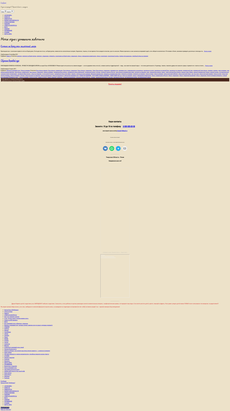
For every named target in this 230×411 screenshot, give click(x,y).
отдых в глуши (149, 74)
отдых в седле (217, 74)
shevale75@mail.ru (122, 131)
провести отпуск (42, 77)
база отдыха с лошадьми (70, 70)
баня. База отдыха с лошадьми (101, 70)
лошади (73, 74)
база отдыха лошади (42, 70)
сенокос (93, 77)
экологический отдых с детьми (104, 77)
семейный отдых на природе (140, 56)
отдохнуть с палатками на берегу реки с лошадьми (63, 56)
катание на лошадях (140, 72)
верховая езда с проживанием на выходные (131, 70)
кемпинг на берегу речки (29, 56)
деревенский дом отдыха (200, 70)
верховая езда (114, 70)
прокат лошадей (52, 77)
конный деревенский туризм (202, 72)
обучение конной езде (97, 74)
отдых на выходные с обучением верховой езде (65, 75)
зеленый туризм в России (108, 72)
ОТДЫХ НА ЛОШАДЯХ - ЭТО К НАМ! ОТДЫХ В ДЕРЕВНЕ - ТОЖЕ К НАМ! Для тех (100, 75)
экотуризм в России (118, 77)
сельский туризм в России (83, 77)
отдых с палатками (102, 56)
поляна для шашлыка (125, 56)
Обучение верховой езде (10, 61)
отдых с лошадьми (173, 75)
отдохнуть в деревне (126, 74)
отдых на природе (127, 75)
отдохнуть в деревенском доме (112, 74)
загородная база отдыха (60, 72)
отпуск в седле (33, 77)
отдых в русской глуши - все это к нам (188, 74)
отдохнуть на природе (139, 74)
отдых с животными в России (160, 75)
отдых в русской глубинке (171, 74)
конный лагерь (214, 72)
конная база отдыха (155, 72)
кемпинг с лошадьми (43, 56)
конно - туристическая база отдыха (171, 72)
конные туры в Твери (187, 72)
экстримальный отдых (131, 77)
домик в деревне (48, 72)
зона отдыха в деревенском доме (125, 72)
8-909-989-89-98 (129, 126)
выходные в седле (149, 70)
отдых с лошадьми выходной (187, 75)
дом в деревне (222, 70)
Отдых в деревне (25, 70)
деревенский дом (188, 70)
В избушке (3, 2)
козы (148, 72)
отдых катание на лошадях (32, 75)
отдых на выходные (46, 75)
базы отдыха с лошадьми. (85, 70)
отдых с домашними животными (87, 56)
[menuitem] (8, 386)
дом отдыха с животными (22, 72)
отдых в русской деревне (206, 74)
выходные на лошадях (176, 70)
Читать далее (207, 51)
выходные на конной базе (162, 70)
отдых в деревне (158, 74)
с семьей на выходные (69, 77)
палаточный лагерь (113, 56)
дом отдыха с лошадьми (36, 72)
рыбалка (59, 77)
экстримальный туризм (144, 77)
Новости (8, 56)
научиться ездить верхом (83, 74)
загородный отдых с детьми (92, 72)
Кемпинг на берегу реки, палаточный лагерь (18, 46)
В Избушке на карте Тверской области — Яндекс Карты (115, 252)
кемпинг (19, 56)
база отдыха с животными (55, 70)
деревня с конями (213, 70)
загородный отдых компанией (75, 72)
